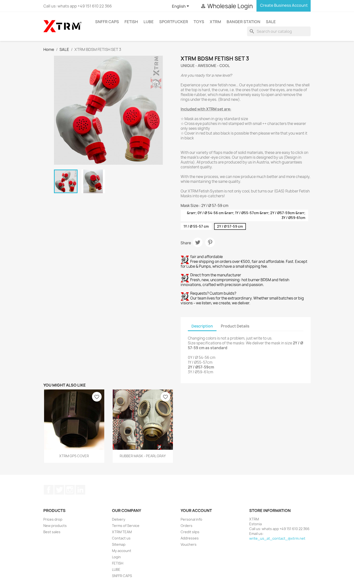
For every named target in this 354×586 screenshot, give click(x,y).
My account (121, 550)
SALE (271, 21)
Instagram (70, 490)
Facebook (48, 490)
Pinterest (210, 242)
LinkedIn (80, 490)
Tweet (198, 242)
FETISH (131, 21)
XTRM (215, 21)
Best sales (51, 532)
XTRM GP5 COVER (74, 456)
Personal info (191, 519)
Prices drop (52, 519)
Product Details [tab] (235, 326)
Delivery (118, 519)
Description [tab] (202, 326)
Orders (186, 525)
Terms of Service (125, 525)
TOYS (199, 21)
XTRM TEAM (122, 532)
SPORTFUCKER (173, 21)
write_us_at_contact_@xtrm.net (277, 538)
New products (55, 525)
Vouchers (189, 544)
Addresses (190, 538)
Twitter (59, 490)
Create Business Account (283, 5)
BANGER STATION (243, 21)
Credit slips (190, 532)
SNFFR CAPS (107, 21)
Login (116, 557)
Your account (196, 510)
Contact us (121, 538)
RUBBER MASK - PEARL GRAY (143, 456)
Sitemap (118, 544)
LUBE (149, 21)
